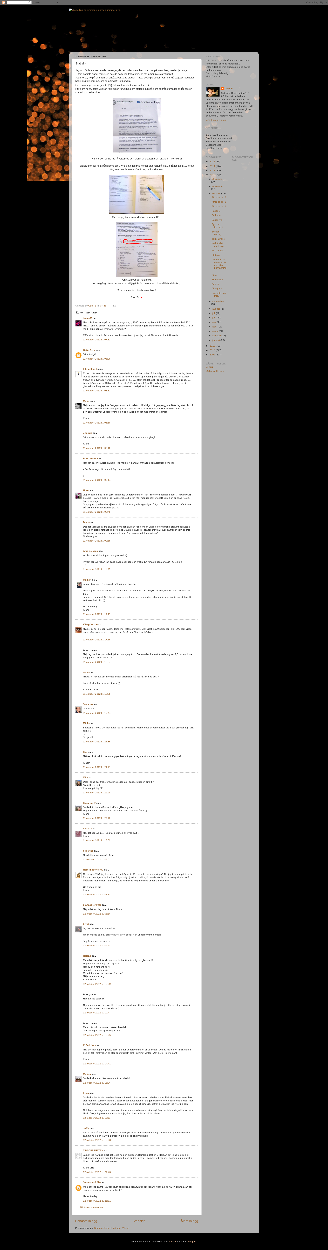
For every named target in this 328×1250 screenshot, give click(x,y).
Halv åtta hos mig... (219, 294)
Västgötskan (90, 624)
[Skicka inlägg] (114, 305)
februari (216, 335)
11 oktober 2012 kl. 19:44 (97, 713)
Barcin (172, 1241)
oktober (216, 193)
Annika (215, 284)
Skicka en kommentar (91, 1207)
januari (216, 340)
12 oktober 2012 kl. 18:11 (97, 1118)
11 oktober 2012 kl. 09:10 (97, 448)
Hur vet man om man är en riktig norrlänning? (219, 265)
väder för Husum (215, 371)
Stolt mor (216, 215)
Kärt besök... (218, 250)
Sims (214, 275)
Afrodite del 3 (219, 197)
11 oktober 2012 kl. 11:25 (96, 569)
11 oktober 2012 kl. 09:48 (97, 512)
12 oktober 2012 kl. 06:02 (97, 859)
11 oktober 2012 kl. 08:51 (97, 390)
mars (215, 331)
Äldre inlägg (189, 1221)
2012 (213, 175)
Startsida (139, 1221)
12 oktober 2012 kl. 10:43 (97, 1012)
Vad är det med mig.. (218, 244)
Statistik (216, 255)
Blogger (192, 1241)
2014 (213, 166)
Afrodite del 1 (219, 206)
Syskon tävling (216, 233)
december (217, 179)
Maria (86, 401)
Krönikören (89, 1045)
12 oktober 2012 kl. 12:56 (97, 1035)
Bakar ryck (217, 220)
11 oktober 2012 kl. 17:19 (97, 639)
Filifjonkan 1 (90, 369)
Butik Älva (89, 350)
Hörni (86, 490)
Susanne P (89, 803)
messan (87, 828)
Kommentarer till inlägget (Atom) (111, 1228)
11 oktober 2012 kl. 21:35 (97, 741)
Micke (86, 723)
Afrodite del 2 (219, 202)
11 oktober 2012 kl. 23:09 (97, 840)
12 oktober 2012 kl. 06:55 (97, 913)
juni (214, 317)
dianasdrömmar (92, 905)
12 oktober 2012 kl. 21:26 (97, 1172)
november (217, 186)
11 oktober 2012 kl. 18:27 (97, 662)
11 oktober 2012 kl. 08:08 (97, 358)
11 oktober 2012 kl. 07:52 (97, 339)
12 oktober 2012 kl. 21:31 (97, 1201)
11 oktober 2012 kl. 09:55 (97, 540)
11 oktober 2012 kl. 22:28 (97, 792)
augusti (216, 309)
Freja (86, 1093)
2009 (213, 354)
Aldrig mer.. (218, 288)
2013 (213, 170)
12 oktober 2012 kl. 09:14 (97, 945)
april (215, 326)
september (218, 301)
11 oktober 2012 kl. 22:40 (97, 818)
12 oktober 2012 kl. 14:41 (97, 1063)
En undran (217, 279)
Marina (87, 1074)
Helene (87, 956)
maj (214, 322)
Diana (86, 522)
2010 (213, 350)
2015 (213, 161)
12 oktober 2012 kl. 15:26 (97, 1082)
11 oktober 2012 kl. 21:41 (97, 767)
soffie (86, 1128)
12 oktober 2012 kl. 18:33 (97, 1140)
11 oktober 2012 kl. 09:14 (97, 480)
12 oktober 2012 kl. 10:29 (97, 984)
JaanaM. (88, 318)
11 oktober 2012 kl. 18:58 (97, 694)
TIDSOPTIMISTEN (93, 1150)
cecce (86, 672)
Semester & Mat (92, 1182)
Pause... (216, 211)
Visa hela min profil (216, 120)
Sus (85, 752)
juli (214, 313)
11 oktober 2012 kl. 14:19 (97, 614)
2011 (212, 346)
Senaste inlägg (86, 1221)
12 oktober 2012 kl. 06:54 (97, 894)
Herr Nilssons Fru (93, 869)
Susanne (88, 704)
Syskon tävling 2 (217, 225)
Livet (86, 924)
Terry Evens (218, 239)
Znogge (87, 433)
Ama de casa (90, 458)
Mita (85, 777)
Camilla (229, 88)
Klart (209, 367)
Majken (87, 580)
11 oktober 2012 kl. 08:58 (97, 422)
